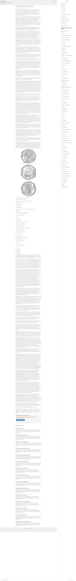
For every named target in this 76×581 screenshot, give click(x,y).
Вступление (62, 33)
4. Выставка (62, 44)
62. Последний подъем (64, 178)
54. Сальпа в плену (63, 160)
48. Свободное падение (64, 147)
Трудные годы (63, 12)
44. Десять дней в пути (64, 138)
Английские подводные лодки (22, 468)
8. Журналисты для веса (64, 53)
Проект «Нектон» (63, 23)
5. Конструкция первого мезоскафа (66, 46)
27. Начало (62, 100)
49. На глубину (63, 149)
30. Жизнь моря (63, 107)
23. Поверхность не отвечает (65, 89)
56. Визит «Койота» (64, 164)
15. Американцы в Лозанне (65, 71)
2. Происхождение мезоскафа (65, 39)
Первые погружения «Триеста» (65, 14)
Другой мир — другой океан (65, 21)
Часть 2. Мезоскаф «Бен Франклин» (66, 60)
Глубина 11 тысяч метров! (64, 25)
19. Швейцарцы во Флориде (65, 80)
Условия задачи (63, 7)
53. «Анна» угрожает (64, 158)
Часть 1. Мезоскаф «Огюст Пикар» (66, 35)
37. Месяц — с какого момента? (65, 122)
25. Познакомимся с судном (65, 96)
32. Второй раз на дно (64, 111)
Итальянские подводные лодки (22, 461)
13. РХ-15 (62, 67)
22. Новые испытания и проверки (65, 87)
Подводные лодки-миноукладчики (23, 454)
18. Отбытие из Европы (64, 78)
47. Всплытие (63, 144)
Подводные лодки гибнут (21, 514)
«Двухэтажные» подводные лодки (23, 521)
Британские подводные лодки (22, 441)
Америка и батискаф (64, 16)
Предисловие (63, 5)
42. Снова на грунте (64, 133)
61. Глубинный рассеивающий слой (66, 175)
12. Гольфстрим (63, 65)
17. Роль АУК (63, 76)
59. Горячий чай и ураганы (64, 171)
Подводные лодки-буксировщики (23, 501)
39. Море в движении (64, 127)
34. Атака (62, 116)
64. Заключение (63, 182)
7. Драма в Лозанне (63, 50)
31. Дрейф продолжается (64, 109)
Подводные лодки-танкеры (21, 508)
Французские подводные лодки (22, 448)
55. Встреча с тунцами (64, 162)
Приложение (63, 184)
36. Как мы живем (63, 120)
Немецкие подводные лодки (22, 435)
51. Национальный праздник (65, 153)
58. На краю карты (63, 169)
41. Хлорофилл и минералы (65, 131)
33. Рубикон (62, 113)
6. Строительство (63, 48)
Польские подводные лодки (22, 494)
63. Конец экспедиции (64, 180)
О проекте (26, 528)
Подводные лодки (19, 428)
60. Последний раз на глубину (65, 173)
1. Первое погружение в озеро (65, 37)
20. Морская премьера (64, 82)
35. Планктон (63, 118)
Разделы (30, 528)
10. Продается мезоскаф (64, 58)
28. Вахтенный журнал (64, 102)
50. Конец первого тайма (64, 151)
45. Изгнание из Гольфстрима (65, 140)
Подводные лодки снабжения (22, 481)
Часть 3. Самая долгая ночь (64, 91)
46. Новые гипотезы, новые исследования (67, 142)
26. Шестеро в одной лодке (65, 98)
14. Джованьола (63, 69)
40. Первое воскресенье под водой (65, 129)
